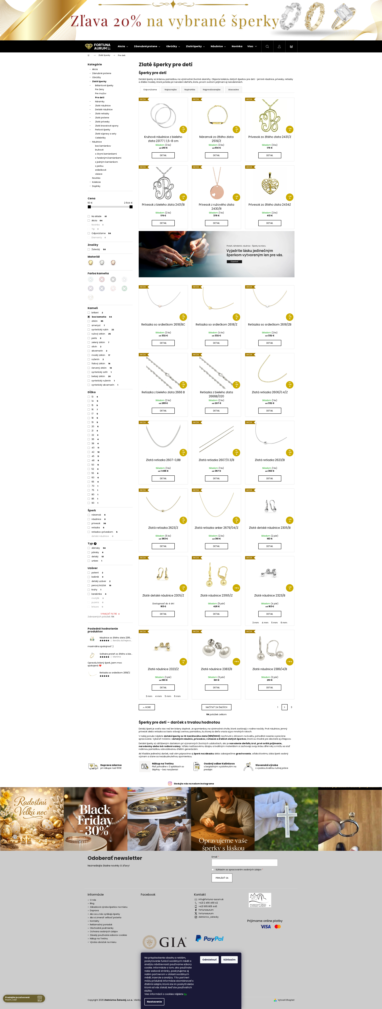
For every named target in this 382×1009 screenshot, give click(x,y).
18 (95, 417)
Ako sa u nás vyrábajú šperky (105, 914)
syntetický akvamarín (105, 384)
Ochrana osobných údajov (104, 931)
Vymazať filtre (109, 613)
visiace (98, 173)
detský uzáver (101, 581)
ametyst (98, 325)
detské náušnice (102, 536)
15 (95, 405)
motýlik (98, 598)
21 (95, 430)
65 (95, 481)
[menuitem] (123, 46)
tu (185, 994)
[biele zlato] (102, 263)
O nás (93, 899)
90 (95, 502)
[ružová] (113, 288)
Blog (92, 903)
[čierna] (113, 279)
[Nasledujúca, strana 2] (285, 707)
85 (95, 498)
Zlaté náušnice (103, 105)
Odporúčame (101, 233)
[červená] (102, 279)
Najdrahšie (189, 89)
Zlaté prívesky (102, 121)
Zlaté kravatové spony (106, 125)
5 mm (274, 622)
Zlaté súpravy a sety (105, 133)
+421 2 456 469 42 (208, 902)
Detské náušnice (104, 109)
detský (98, 556)
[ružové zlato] (113, 263)
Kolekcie (96, 182)
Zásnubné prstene (101, 73)
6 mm (284, 622)
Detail (163, 155)
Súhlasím (229, 959)
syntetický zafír (102, 372)
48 (95, 460)
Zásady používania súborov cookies (108, 935)
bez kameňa (102, 316)
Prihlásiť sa (222, 877)
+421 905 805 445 (208, 906)
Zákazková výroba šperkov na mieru (108, 907)
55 (95, 473)
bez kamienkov (103, 145)
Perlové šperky (102, 129)
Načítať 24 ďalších (216, 707)
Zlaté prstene (102, 117)
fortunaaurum (206, 909)
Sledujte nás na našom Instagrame (194, 783)
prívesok (99, 523)
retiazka (98, 527)
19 (95, 422)
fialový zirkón (101, 363)
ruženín (98, 359)
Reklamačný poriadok (101, 924)
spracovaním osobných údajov (245, 869)
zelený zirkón (100, 342)
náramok (99, 514)
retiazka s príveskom (105, 531)
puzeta (97, 602)
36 (95, 439)
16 (95, 409)
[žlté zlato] (91, 263)
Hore (148, 707)
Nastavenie (154, 1001)
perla (96, 338)
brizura (97, 606)
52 (95, 468)
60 (95, 477)
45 (95, 456)
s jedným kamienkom (106, 161)
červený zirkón (102, 367)
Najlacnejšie (171, 89)
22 (95, 435)
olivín (96, 346)
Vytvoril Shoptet (286, 1000)
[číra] (124, 279)
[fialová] (91, 288)
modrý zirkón (101, 355)
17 (95, 413)
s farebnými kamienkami (108, 157)
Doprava (94, 910)
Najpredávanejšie (211, 89)
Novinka (96, 178)
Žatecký (99, 249)
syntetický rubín (103, 329)
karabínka (99, 593)
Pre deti (99, 97)
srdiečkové (100, 169)
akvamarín (99, 350)
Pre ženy (99, 89)
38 (95, 443)
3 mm (255, 622)
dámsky (99, 547)
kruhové (99, 149)
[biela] (91, 297)
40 (95, 447)
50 (95, 464)
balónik (97, 576)
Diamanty (99, 237)
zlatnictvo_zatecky (209, 916)
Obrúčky (96, 77)
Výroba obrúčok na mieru (103, 942)
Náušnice (97, 141)
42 (96, 452)
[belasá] (91, 279)
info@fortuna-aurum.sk (211, 899)
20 (95, 426)
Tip (95, 228)
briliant (97, 312)
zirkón (97, 321)
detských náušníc (182, 738)
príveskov (199, 738)
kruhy (96, 589)
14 (95, 400)
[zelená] (124, 288)
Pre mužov (100, 93)
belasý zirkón (101, 376)
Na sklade (99, 216)
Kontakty (94, 920)
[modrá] (102, 288)
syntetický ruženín (103, 380)
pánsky (97, 552)
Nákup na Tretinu (99, 938)
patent (97, 572)
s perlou (99, 165)
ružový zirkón (101, 333)
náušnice (99, 519)
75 (95, 490)
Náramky (99, 101)
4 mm (265, 622)
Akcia (95, 69)
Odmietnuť (209, 959)
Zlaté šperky (99, 81)
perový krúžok (101, 585)
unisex (97, 560)
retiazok (211, 738)
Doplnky (96, 186)
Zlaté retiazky (102, 113)
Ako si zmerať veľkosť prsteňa (105, 917)
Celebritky (100, 137)
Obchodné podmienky (101, 928)
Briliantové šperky (104, 85)
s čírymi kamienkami (106, 153)
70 (95, 485)
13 (95, 396)
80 (95, 494)
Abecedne (233, 89)
